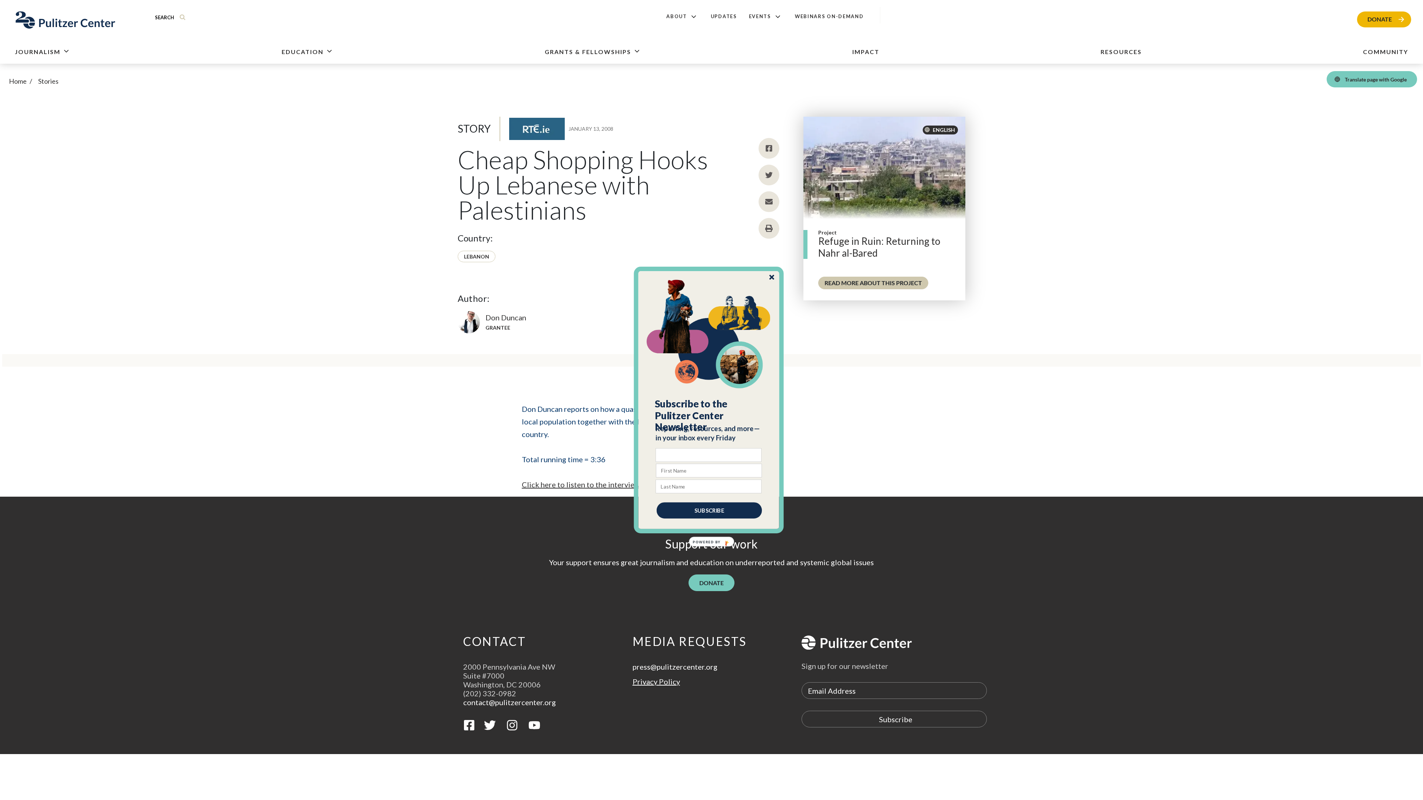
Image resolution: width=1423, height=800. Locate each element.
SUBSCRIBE (709, 510)
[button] (709, 415)
